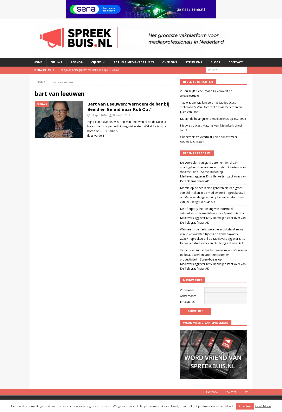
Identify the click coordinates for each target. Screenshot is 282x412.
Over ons (169, 62)
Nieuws (56, 62)
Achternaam (188, 296)
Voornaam (187, 290)
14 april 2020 (99, 115)
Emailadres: (187, 302)
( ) (88, 70)
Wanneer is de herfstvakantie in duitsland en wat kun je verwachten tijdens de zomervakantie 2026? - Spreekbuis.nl (212, 234)
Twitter (231, 392)
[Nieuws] (59, 119)
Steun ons (193, 62)
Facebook (212, 392)
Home (38, 62)
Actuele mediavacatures (134, 62)
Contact (236, 62)
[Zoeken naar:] (226, 70)
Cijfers (96, 62)
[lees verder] (95, 135)
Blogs (215, 62)
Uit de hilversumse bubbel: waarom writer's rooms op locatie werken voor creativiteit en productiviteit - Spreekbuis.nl (213, 254)
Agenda (77, 62)
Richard (117, 115)
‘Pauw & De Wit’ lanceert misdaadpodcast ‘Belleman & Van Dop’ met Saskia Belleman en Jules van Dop (211, 107)
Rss (246, 392)
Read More (263, 406)
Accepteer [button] (245, 406)
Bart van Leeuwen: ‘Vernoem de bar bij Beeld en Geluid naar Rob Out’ (128, 106)
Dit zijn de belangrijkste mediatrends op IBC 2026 (213, 119)
